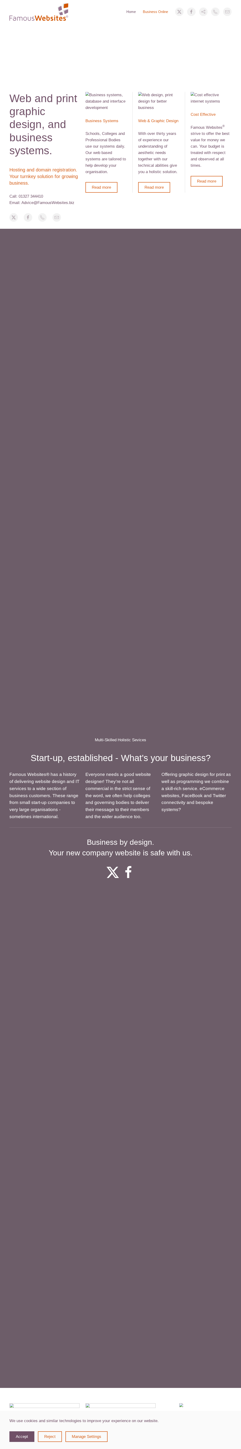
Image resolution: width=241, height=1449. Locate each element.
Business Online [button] (155, 12)
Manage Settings (86, 1436)
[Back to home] (38, 12)
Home (131, 12)
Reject (50, 1436)
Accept (22, 1436)
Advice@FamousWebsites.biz (47, 202)
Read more (101, 187)
